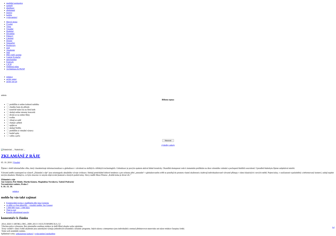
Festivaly (10, 62)
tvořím (12, 117)
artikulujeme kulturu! (24, 234)
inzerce (9, 13)
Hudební (10, 31)
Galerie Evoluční (13, 57)
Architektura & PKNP (15, 69)
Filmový (9, 36)
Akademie (10, 50)
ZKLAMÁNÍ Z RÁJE (20, 156)
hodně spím (14, 133)
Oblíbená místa (12, 67)
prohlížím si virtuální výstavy (21, 130)
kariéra (9, 15)
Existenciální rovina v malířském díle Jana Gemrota (27, 203)
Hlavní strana (11, 22)
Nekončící (10, 43)
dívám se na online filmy (19, 115)
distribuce (10, 8)
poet (8, 48)
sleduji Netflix (15, 128)
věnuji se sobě (15, 120)
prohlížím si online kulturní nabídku (24, 104)
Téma (8, 26)
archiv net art (11, 81)
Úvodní (9, 24)
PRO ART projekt (13, 55)
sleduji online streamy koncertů (22, 112)
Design (9, 41)
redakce (9, 77)
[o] (333, 227)
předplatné (10, 10)
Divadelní (10, 33)
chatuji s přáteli (15, 123)
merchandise (11, 59)
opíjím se (13, 125)
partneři (9, 5)
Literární (9, 38)
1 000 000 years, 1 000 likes (18, 208)
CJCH (9, 64)
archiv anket (11, 79)
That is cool (11, 210)
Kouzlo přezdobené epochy (17, 212)
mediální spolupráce (14, 3)
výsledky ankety (168, 145)
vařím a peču (14, 136)
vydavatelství (11, 17)
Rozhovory (11, 45)
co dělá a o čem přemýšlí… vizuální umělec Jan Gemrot (29, 205)
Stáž (8, 52)
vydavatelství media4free (45, 234)
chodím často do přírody (19, 107)
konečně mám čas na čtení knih (22, 109)
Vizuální (9, 29)
